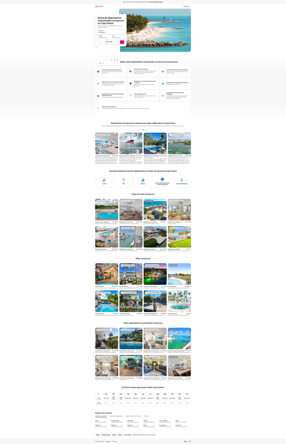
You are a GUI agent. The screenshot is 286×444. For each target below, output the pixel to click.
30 (100, 63)
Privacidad (108, 441)
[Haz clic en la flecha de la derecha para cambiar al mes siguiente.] (117, 41)
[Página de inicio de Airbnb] (99, 6)
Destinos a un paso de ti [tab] (101, 416)
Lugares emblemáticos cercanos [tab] (133, 416)
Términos (114, 441)
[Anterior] (140, 129)
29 (117, 60)
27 (111, 60)
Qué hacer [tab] (146, 416)
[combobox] (111, 32)
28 (114, 60)
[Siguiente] (146, 129)
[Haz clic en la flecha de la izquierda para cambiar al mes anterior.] (100, 41)
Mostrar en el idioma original (156, 2)
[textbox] (104, 37)
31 (102, 63)
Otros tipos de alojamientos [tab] (116, 416)
